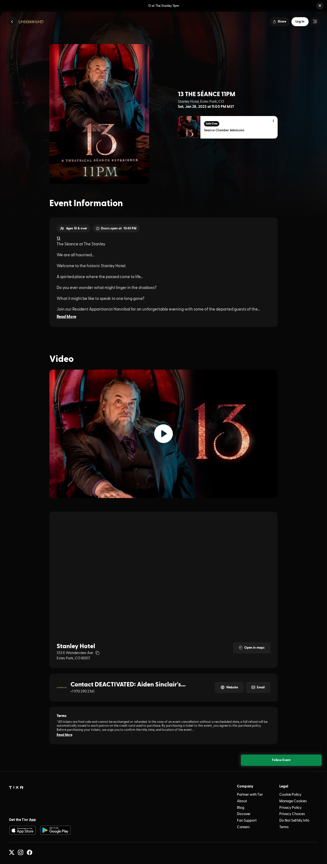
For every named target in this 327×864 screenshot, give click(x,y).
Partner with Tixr (250, 794)
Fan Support (247, 820)
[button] (319, 5)
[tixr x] (11, 852)
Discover (244, 814)
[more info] (273, 121)
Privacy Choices (292, 814)
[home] (16, 788)
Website (232, 687)
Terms (284, 827)
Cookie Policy (290, 794)
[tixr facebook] (29, 852)
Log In (300, 21)
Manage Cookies (293, 801)
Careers (243, 827)
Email (261, 687)
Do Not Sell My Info (294, 820)
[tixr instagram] (20, 852)
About (242, 801)
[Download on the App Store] (22, 830)
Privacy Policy (290, 808)
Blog (240, 808)
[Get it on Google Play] (55, 830)
